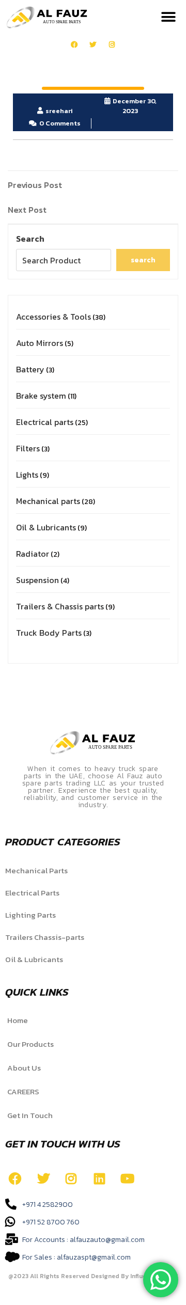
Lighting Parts (30, 915)
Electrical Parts (32, 893)
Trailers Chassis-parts (44, 937)
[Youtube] (127, 1178)
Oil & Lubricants (34, 959)
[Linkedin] (99, 1178)
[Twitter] (93, 44)
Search (30, 238)
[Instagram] (111, 44)
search (143, 260)
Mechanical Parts (36, 870)
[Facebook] (74, 44)
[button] (168, 17)
